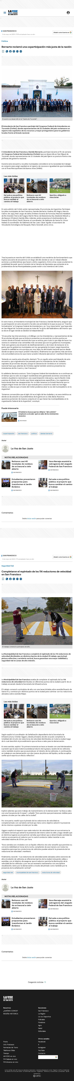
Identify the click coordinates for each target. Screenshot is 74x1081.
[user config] (68, 12)
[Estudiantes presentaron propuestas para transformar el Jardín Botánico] (6, 482)
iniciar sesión (31, 518)
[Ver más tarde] (3, 51)
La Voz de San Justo (22, 448)
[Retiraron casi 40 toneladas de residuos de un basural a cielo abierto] (6, 464)
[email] (17, 51)
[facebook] (10, 51)
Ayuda (67, 1071)
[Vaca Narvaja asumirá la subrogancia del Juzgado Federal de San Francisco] (43, 464)
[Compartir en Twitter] (14, 51)
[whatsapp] (7, 51)
